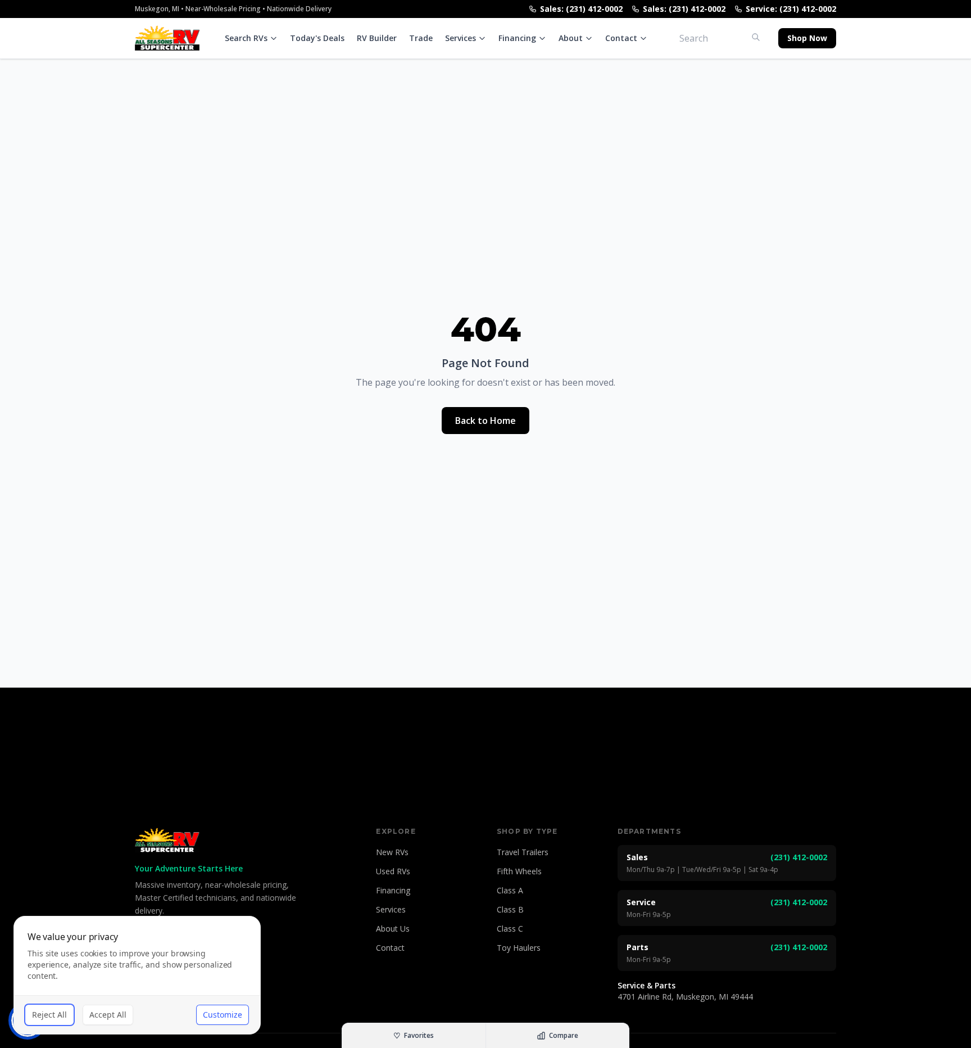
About (571, 38)
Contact (621, 38)
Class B (510, 909)
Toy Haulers (519, 947)
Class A (510, 890)
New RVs (392, 852)
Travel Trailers (522, 852)
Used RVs (393, 871)
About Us (393, 928)
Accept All (107, 1014)
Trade (421, 38)
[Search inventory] (756, 37)
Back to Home (485, 420)
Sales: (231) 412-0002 (581, 8)
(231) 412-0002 (798, 857)
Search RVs (246, 38)
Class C (510, 928)
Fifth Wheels (519, 871)
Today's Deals (317, 38)
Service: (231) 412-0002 (791, 8)
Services (460, 38)
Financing (517, 38)
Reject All (49, 1014)
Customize (222, 1014)
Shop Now (807, 38)
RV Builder (377, 38)
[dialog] (137, 975)
